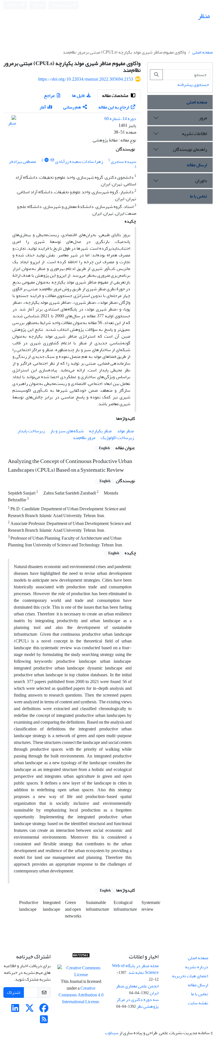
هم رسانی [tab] (72, 107)
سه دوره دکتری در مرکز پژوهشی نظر (137, 1003)
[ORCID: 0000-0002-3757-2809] (46, 160)
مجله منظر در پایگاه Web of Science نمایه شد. (135, 969)
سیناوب (111, 1033)
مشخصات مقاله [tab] (115, 95)
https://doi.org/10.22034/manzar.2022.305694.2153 (85, 79)
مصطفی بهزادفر (22, 161)
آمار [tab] (42, 107)
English (13, 5)
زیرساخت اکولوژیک (117, 437)
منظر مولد (125, 431)
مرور (203, 118)
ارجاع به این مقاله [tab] (113, 107)
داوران (201, 180)
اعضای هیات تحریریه (190, 976)
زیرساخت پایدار (31, 431)
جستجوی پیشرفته (193, 84)
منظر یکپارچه (100, 431)
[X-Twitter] (29, 1010)
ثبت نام (39, 5)
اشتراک (13, 992)
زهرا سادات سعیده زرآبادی (79, 161)
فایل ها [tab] (78, 95)
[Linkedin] (15, 1010)
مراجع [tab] (49, 95)
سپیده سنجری (123, 161)
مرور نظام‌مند (84, 437)
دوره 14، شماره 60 (120, 118)
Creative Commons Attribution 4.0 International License (81, 995)
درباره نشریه (196, 967)
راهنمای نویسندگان (190, 149)
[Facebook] (44, 1010)
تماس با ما (198, 196)
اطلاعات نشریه (194, 133)
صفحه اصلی (202, 52)
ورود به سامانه (62, 5)
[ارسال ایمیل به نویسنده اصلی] (52, 160)
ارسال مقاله (197, 165)
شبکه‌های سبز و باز (67, 431)
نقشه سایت (198, 1003)
